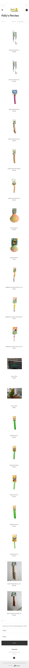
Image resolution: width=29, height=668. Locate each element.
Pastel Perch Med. (14, 465)
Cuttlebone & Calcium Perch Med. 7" (14, 317)
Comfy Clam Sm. (14, 257)
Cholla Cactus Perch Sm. (14, 198)
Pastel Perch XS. (14, 554)
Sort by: (14, 21)
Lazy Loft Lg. (14, 376)
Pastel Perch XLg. (14, 524)
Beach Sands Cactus (14, 109)
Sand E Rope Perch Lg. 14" (14, 583)
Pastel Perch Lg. (14, 435)
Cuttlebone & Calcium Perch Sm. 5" (14, 346)
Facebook (14, 658)
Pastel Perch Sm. (14, 494)
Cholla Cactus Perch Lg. (14, 139)
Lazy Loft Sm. (14, 405)
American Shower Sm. (14, 79)
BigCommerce (17, 665)
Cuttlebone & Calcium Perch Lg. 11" (14, 287)
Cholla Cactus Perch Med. (14, 168)
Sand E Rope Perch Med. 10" (14, 613)
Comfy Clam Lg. (14, 228)
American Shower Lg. (14, 50)
